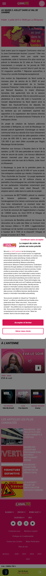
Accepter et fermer (23, 322)
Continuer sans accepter (32, 239)
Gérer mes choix (23, 331)
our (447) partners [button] (15, 251)
